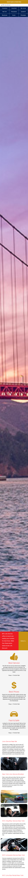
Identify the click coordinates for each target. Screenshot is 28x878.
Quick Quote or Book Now (14, 2)
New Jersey (23, 8)
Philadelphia (23, 15)
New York (5, 11)
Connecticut (4, 8)
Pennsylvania (14, 11)
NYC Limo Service (6, 5)
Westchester (4, 15)
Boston (13, 15)
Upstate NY (23, 11)
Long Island (14, 8)
